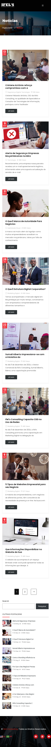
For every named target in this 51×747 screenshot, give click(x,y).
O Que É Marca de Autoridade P (23, 630)
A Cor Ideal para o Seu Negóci (23, 694)
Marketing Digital (14, 293)
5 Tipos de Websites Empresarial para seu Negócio (25, 486)
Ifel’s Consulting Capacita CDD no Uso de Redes (23, 421)
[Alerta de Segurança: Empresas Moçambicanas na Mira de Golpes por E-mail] (25, 123)
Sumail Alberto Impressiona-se (23, 648)
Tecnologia (25, 92)
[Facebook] (36, 736)
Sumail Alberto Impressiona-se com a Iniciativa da (24, 356)
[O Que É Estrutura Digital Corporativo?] (25, 259)
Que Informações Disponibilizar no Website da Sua (23, 551)
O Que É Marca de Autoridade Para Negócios (23, 222)
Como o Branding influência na (23, 657)
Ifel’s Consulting (10, 729)
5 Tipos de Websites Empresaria (24, 676)
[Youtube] (49, 736)
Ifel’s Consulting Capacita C (22, 703)
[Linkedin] (42, 736)
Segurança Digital (14, 92)
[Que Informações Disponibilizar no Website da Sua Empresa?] (25, 519)
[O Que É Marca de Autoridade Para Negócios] (25, 191)
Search (5, 601)
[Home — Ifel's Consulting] (7, 5)
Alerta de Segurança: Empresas (23, 621)
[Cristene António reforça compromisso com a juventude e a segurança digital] (25, 51)
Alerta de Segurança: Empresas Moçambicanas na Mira (22, 154)
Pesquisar (42, 606)
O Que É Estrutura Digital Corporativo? (25, 289)
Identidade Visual (14, 228)
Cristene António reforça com (23, 685)
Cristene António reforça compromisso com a (18, 86)
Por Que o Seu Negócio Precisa (23, 667)
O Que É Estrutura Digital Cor (23, 639)
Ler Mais (11, 111)
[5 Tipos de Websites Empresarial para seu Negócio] (25, 454)
